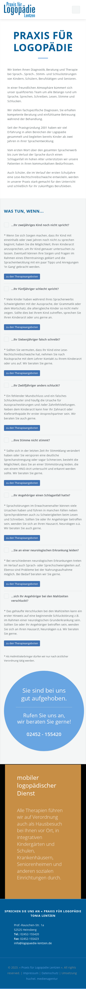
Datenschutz (50, 973)
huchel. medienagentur (42, 979)
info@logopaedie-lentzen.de (33, 943)
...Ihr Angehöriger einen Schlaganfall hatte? (40, 495)
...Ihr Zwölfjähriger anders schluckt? (35, 385)
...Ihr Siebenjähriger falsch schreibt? (35, 339)
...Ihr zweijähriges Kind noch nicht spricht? (40, 225)
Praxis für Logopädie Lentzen (40, 967)
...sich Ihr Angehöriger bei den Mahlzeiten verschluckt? (39, 598)
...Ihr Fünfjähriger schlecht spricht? (35, 289)
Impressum (30, 973)
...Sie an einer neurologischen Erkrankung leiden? (45, 550)
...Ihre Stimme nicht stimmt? (30, 440)
